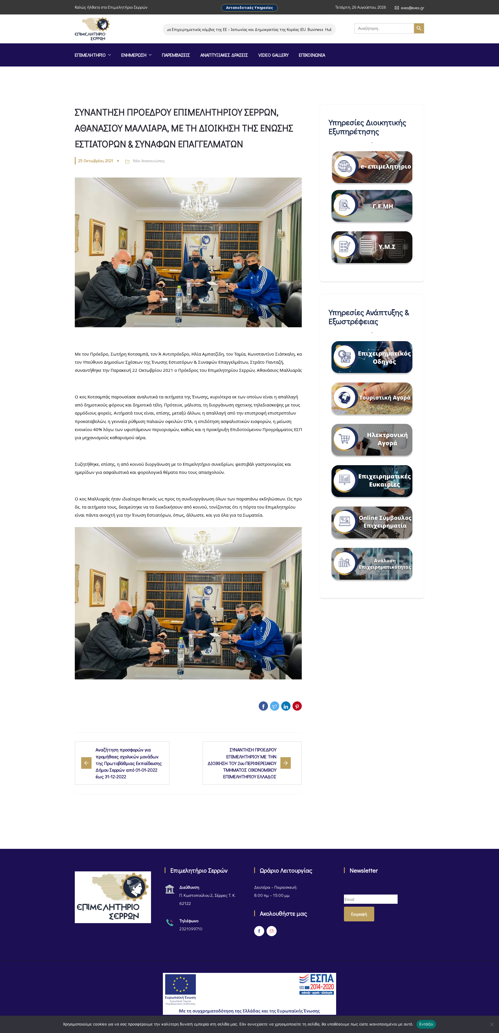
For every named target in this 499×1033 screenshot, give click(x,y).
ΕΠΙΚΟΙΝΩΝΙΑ (312, 55)
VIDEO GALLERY (273, 55)
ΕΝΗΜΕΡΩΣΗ (133, 55)
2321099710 (190, 929)
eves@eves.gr (412, 8)
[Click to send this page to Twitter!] (274, 706)
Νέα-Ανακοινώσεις (149, 160)
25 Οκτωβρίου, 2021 (95, 160)
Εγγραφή (359, 914)
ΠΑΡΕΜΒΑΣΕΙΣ (176, 55)
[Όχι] (492, 1024)
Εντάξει (426, 1024)
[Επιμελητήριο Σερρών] (92, 29)
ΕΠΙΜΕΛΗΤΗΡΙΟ (90, 55)
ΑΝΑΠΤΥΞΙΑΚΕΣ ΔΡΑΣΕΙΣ (224, 55)
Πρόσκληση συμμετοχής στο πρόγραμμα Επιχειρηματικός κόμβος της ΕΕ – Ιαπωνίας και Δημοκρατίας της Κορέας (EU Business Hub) (197, 29)
